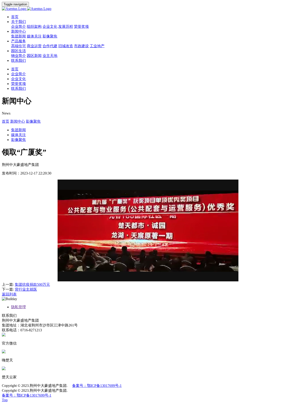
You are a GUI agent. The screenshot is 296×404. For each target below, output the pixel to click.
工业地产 (97, 46)
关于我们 (18, 22)
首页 (14, 17)
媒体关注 (34, 36)
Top (5, 400)
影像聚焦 (50, 36)
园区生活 (18, 51)
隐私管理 (18, 307)
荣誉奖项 (81, 26)
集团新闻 (18, 36)
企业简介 (18, 26)
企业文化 (50, 26)
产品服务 (18, 41)
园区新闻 (34, 56)
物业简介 (18, 56)
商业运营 (34, 46)
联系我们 (18, 60)
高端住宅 (18, 46)
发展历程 (65, 26)
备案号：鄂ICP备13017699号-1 (97, 386)
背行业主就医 (26, 289)
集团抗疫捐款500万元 (32, 284)
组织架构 (34, 26)
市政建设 (81, 46)
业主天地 (50, 56)
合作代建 (50, 46)
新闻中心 (18, 31)
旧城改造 (65, 46)
